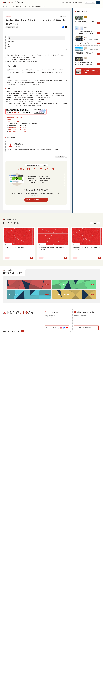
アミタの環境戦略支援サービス (14, 117)
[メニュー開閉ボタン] (98, 2)
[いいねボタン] (10, 27)
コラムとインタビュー (10, 6)
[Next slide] (98, 223)
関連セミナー (10, 120)
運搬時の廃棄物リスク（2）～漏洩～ (17, 127)
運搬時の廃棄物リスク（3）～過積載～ (18, 129)
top (4, 6)
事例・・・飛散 (11, 41)
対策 (9, 46)
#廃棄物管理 (8, 16)
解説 (9, 44)
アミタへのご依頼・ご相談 (13, 122)
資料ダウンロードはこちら (32, 199)
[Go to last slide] (91, 223)
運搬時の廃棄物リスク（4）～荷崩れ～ (18, 131)
